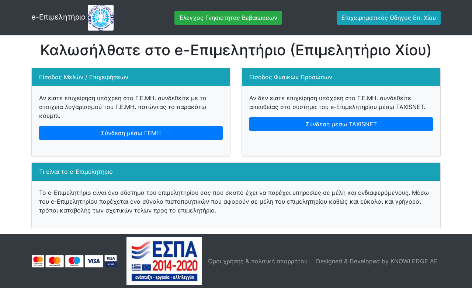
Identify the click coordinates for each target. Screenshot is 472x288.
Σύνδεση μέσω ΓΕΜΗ (131, 133)
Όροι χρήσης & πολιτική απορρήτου (258, 261)
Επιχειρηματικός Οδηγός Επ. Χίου (388, 17)
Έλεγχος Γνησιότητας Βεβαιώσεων (228, 17)
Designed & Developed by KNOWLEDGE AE (377, 261)
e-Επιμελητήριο (59, 17)
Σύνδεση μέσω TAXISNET (341, 124)
